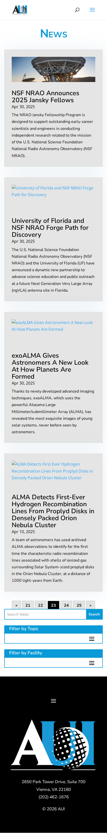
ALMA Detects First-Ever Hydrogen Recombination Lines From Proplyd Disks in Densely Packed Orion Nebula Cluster (53, 511)
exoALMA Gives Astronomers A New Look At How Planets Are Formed (50, 366)
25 (79, 605)
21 (27, 605)
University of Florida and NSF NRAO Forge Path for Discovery (50, 227)
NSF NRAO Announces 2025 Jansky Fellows (45, 96)
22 (40, 605)
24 (66, 605)
